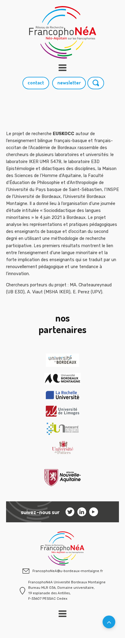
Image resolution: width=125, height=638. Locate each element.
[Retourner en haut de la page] (109, 622)
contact (36, 83)
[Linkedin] (82, 511)
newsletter (69, 83)
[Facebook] (94, 511)
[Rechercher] (95, 83)
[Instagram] (70, 511)
